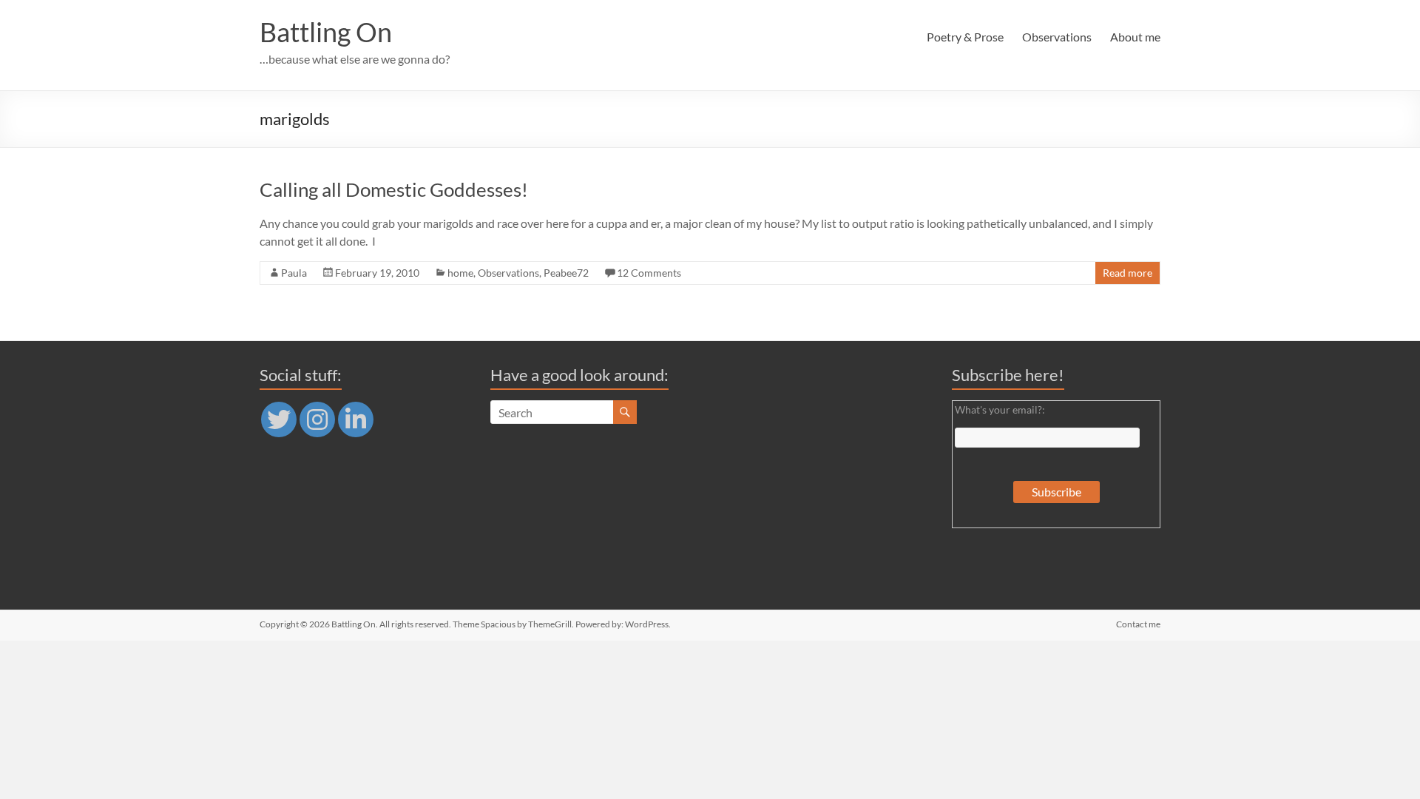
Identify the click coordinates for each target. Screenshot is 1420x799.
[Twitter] (279, 419)
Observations (1057, 37)
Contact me (1138, 624)
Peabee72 (566, 272)
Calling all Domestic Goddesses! (394, 189)
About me (1135, 37)
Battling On (326, 32)
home (460, 272)
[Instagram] (317, 419)
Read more (1127, 272)
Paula (294, 272)
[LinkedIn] (355, 419)
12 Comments (649, 272)
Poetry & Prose (965, 37)
